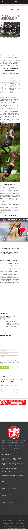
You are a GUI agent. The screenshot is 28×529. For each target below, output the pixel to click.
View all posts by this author (7, 287)
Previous (13, 9)
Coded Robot (16, 518)
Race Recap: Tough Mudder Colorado (11, 472)
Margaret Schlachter (7, 252)
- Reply (8, 317)
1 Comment (11, 253)
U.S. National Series (8, 184)
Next (18, 9)
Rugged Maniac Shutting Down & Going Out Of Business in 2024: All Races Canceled (13, 464)
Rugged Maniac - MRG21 (11, 385)
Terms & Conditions (7, 502)
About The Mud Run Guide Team (10, 488)
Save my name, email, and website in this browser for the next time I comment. (9, 362)
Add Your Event (6, 492)
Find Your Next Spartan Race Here (10, 248)
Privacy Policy (5, 506)
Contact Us (5, 485)
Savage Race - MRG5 (10, 387)
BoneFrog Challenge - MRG (12, 389)
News (5, 253)
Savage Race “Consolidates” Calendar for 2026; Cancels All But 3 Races (13, 459)
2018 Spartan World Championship (9, 186)
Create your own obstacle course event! (12, 499)
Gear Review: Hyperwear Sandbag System (13, 475)
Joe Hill (7, 316)
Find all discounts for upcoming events (10, 392)
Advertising (5, 495)
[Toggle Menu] (2, 2)
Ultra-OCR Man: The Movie (9, 468)
